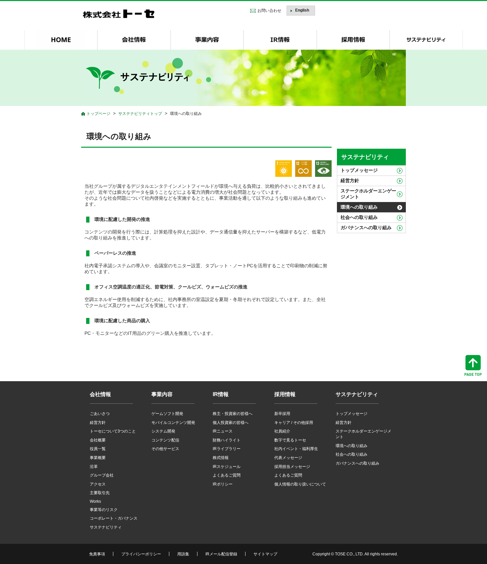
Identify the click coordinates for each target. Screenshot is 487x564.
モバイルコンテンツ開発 (173, 422)
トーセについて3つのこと (113, 431)
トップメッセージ (359, 170)
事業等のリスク (104, 509)
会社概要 (98, 440)
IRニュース (223, 431)
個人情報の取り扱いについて (300, 484)
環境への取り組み (359, 207)
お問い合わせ (269, 10)
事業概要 (98, 457)
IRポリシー (223, 484)
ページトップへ (473, 365)
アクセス (98, 484)
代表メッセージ (288, 457)
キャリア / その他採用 (293, 422)
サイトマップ (265, 554)
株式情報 (221, 457)
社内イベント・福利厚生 (296, 448)
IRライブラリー (227, 448)
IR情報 (221, 394)
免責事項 (97, 554)
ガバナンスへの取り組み (366, 227)
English (302, 10)
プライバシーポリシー (141, 554)
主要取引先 (100, 492)
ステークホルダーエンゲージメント (368, 193)
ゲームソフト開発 (167, 413)
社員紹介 (282, 431)
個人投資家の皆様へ (230, 422)
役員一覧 (98, 448)
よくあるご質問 (227, 475)
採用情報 (285, 394)
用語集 (183, 554)
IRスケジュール (227, 466)
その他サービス (165, 448)
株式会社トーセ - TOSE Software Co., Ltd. (118, 14)
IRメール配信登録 (221, 554)
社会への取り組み (359, 217)
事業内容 (162, 394)
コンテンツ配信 (165, 440)
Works (95, 501)
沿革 (94, 466)
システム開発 (163, 431)
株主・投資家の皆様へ (232, 413)
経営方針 (350, 180)
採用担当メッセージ (292, 466)
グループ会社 (102, 475)
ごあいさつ (100, 413)
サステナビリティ (365, 157)
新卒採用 (282, 413)
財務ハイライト (227, 440)
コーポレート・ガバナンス (113, 518)
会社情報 (100, 394)
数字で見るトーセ (290, 440)
